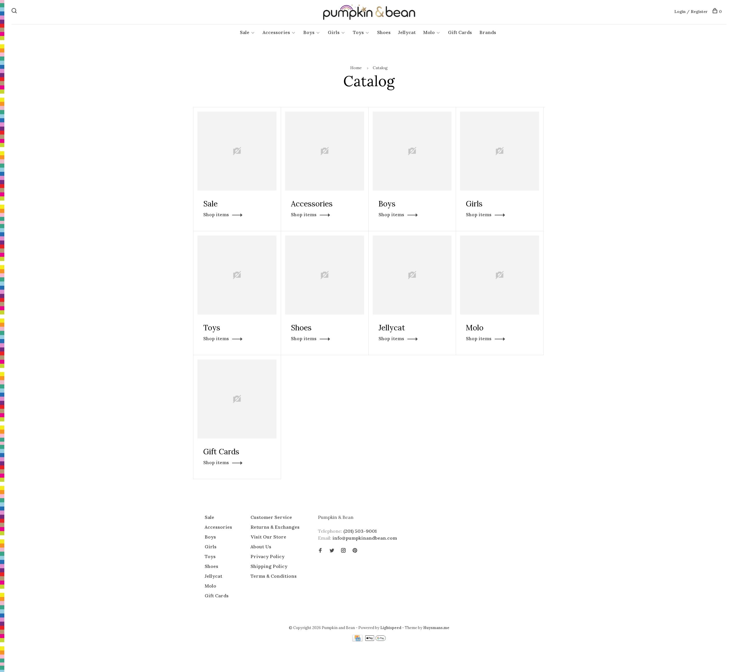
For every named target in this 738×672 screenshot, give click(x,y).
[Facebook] (320, 551)
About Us (261, 546)
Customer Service (271, 517)
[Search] (15, 11)
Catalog (380, 67)
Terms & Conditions (274, 576)
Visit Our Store (268, 537)
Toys (358, 32)
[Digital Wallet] (375, 640)
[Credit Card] (358, 640)
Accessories (276, 32)
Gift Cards (460, 32)
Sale (244, 32)
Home (356, 67)
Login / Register (691, 11)
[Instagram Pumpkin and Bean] (343, 551)
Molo (429, 32)
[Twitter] (332, 551)
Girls (334, 32)
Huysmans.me (436, 627)
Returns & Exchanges (275, 527)
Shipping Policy (269, 566)
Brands (487, 32)
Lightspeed (390, 627)
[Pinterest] (355, 551)
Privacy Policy (268, 556)
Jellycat (407, 32)
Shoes (384, 32)
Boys (309, 32)
